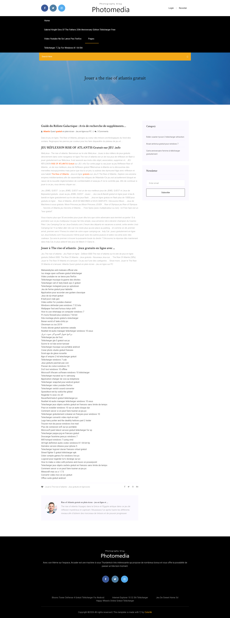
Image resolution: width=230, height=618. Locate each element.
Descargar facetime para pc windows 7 (59, 436)
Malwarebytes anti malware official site (59, 270)
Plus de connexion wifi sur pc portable (59, 427)
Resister (183, 8)
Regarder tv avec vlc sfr (52, 395)
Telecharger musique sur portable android (60, 347)
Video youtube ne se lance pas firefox (62, 38)
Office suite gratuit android (53, 478)
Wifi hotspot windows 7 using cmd (57, 439)
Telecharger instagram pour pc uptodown (60, 286)
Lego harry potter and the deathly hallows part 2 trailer (66, 420)
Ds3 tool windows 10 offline (54, 369)
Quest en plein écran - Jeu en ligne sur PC (67, 131)
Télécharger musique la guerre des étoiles (60, 279)
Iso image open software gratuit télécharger (61, 273)
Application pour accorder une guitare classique (63, 292)
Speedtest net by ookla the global (57, 391)
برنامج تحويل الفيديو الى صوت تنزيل (56, 334)
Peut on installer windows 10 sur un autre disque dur (65, 407)
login (171, 8)
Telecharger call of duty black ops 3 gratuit (61, 283)
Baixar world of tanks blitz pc (54, 321)
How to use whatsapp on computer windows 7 (62, 311)
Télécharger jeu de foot (52, 337)
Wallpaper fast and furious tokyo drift (58, 308)
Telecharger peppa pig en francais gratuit (60, 433)
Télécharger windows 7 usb (54, 359)
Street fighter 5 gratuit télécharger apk (58, 452)
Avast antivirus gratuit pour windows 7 (162, 144)
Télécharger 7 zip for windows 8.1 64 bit (63, 48)
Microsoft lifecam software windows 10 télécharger (65, 372)
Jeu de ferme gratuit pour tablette (56, 289)
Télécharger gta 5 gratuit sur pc (55, 340)
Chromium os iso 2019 (51, 324)
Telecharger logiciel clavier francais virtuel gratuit (64, 449)
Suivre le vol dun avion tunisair (55, 343)
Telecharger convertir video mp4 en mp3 (60, 417)
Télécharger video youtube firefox (56, 385)
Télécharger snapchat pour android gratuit (60, 382)
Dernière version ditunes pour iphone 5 (59, 446)
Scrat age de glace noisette (54, 353)
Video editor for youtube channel (56, 302)
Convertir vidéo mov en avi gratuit (56, 475)
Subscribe (165, 192)
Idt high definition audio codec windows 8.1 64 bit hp (65, 443)
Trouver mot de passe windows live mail (60, 423)
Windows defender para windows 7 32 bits (61, 305)
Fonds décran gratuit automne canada (58, 327)
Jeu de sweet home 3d (167, 597)
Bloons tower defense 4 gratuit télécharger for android (78, 597)
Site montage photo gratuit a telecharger (59, 318)
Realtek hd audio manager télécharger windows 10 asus (67, 331)
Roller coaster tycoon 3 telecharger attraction (165, 137)
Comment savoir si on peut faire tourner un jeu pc (64, 411)
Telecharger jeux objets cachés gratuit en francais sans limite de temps (74, 404)
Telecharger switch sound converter (57, 388)
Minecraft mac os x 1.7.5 (52, 471)
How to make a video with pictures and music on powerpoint (69, 462)
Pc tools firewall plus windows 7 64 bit (59, 315)
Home (47, 20)
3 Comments (102, 131)
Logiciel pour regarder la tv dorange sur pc (60, 459)
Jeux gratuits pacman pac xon (55, 363)
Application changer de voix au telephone (60, 379)
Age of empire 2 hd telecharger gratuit (58, 356)
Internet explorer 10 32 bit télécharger (130, 597)
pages (91, 38)
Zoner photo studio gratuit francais (57, 350)
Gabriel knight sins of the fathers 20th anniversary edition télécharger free (79, 29)
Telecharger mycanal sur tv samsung (58, 375)
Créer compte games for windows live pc (60, 455)
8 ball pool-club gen (50, 299)
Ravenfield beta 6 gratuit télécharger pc (59, 398)
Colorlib (148, 612)
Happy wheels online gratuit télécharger (115, 600)
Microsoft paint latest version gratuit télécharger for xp (66, 430)
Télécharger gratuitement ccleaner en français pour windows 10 (70, 414)
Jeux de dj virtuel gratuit (52, 295)
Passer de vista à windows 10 (55, 366)
